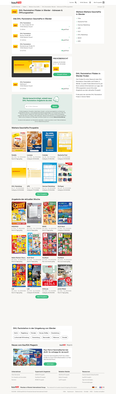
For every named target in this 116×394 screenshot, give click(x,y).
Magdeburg (24, 333)
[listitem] (19, 145)
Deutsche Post (82, 21)
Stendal (64, 337)
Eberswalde (46, 337)
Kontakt (86, 391)
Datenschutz (78, 391)
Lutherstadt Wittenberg (21, 337)
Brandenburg (55, 333)
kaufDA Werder (16, 6)
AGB (91, 391)
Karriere (14, 380)
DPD (79, 41)
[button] (42, 66)
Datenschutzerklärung (59, 117)
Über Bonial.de (16, 375)
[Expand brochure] (32, 66)
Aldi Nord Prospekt (64, 375)
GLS (79, 31)
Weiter (55, 106)
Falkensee (56, 337)
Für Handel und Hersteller (19, 377)
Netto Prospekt (63, 377)
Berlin (16, 333)
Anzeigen (100, 6)
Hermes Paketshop (84, 25)
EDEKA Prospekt (39, 375)
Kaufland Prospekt (40, 377)
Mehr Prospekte (42, 194)
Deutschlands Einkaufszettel (90, 375)
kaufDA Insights (86, 377)
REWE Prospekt (39, 380)
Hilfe (64, 391)
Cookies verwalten (99, 391)
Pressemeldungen (87, 382)
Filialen (24, 6)
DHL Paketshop (83, 35)
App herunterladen (87, 380)
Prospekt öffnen (62, 74)
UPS (79, 28)
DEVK (79, 38)
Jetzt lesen (50, 364)
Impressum (70, 391)
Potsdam (33, 333)
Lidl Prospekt (62, 380)
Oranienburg (36, 337)
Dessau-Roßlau (43, 333)
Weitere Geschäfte (34, 6)
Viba (79, 18)
